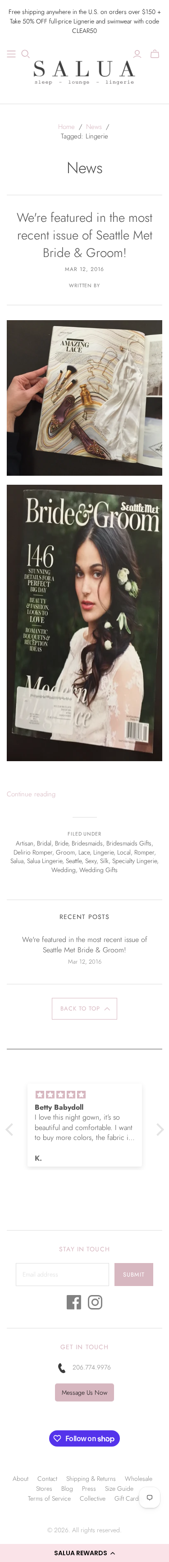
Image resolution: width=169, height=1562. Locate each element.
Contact (47, 1478)
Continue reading (31, 794)
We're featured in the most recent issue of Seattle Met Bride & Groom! (84, 235)
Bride (61, 843)
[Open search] (25, 54)
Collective (92, 1498)
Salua (16, 860)
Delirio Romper (33, 852)
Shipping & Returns (91, 1478)
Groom (65, 852)
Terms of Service (49, 1498)
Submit (134, 1274)
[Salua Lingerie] (84, 71)
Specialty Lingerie (134, 860)
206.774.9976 (92, 1367)
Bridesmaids (87, 843)
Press (89, 1488)
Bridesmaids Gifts (128, 843)
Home (66, 127)
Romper (144, 852)
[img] (85, 1095)
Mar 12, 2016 (84, 269)
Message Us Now (84, 1392)
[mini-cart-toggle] (154, 54)
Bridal (44, 843)
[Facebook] (74, 1304)
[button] (84, 1553)
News (94, 127)
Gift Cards (128, 1498)
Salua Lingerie (44, 860)
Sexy (90, 860)
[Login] (137, 54)
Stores (44, 1488)
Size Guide (119, 1488)
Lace (84, 852)
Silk (104, 860)
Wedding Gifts (98, 869)
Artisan (24, 843)
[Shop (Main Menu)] (11, 54)
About (20, 1478)
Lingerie (103, 852)
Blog (67, 1488)
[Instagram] (95, 1304)
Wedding (63, 869)
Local (124, 852)
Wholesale (138, 1478)
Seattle (74, 860)
